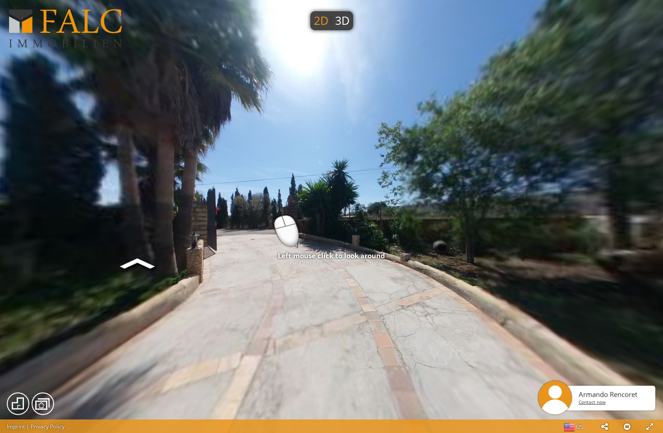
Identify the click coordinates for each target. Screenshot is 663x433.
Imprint (16, 426)
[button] (604, 426)
